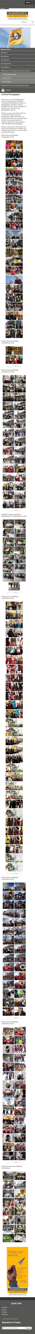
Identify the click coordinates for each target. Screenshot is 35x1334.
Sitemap (5, 1314)
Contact (4, 1307)
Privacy (4, 1312)
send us (9, 113)
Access (4, 1310)
